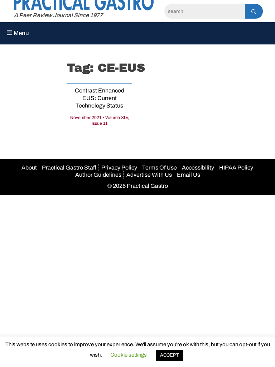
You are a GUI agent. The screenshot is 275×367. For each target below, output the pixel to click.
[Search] (254, 11)
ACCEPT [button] (169, 355)
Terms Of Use (159, 168)
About (29, 168)
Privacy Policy (119, 168)
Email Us (188, 175)
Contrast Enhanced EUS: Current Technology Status (99, 98)
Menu (20, 33)
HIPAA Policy (236, 168)
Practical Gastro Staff (69, 168)
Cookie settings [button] (128, 355)
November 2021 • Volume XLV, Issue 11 (99, 120)
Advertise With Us (149, 175)
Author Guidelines (98, 175)
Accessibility (198, 168)
